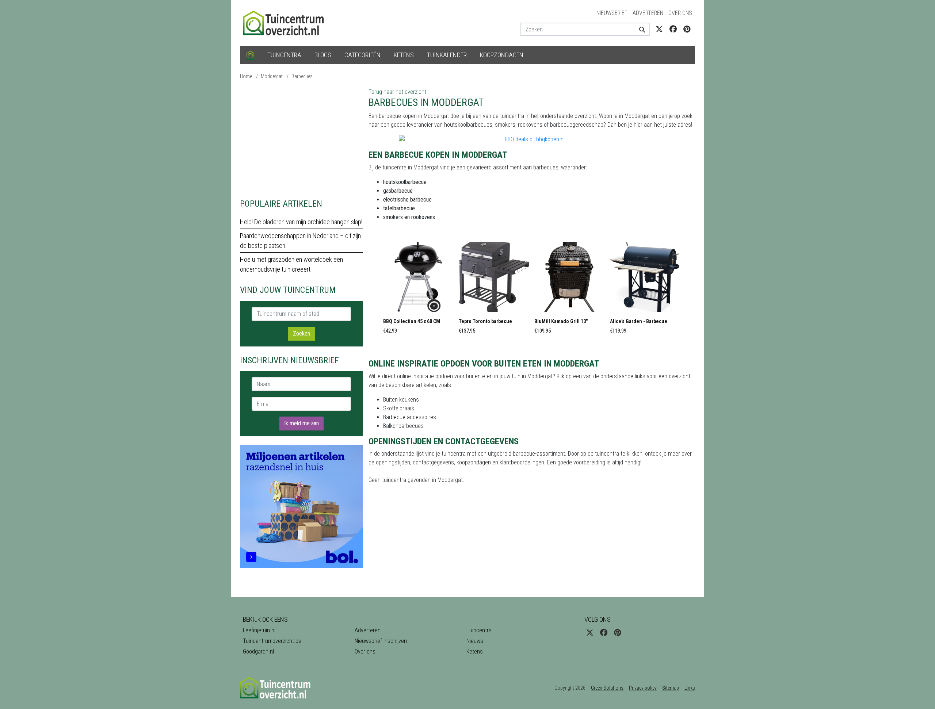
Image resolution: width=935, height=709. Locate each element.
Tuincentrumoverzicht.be (272, 640)
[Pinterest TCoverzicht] (687, 29)
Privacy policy (643, 688)
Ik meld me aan (301, 423)
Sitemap (670, 688)
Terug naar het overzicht (397, 91)
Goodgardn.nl (258, 651)
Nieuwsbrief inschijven (381, 640)
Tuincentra (284, 55)
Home (246, 76)
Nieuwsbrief (611, 12)
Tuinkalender (447, 55)
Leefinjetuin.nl (259, 630)
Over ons (680, 12)
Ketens (404, 55)
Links (689, 688)
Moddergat (272, 76)
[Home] (250, 55)
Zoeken (301, 333)
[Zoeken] (639, 29)
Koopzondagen (501, 55)
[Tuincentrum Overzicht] (287, 22)
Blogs (322, 55)
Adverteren (648, 12)
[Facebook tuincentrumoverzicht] (673, 29)
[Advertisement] (301, 139)
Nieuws (474, 640)
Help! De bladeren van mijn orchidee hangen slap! (301, 222)
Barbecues (302, 76)
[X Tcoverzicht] (659, 29)
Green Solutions (607, 688)
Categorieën (362, 55)
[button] (418, 290)
